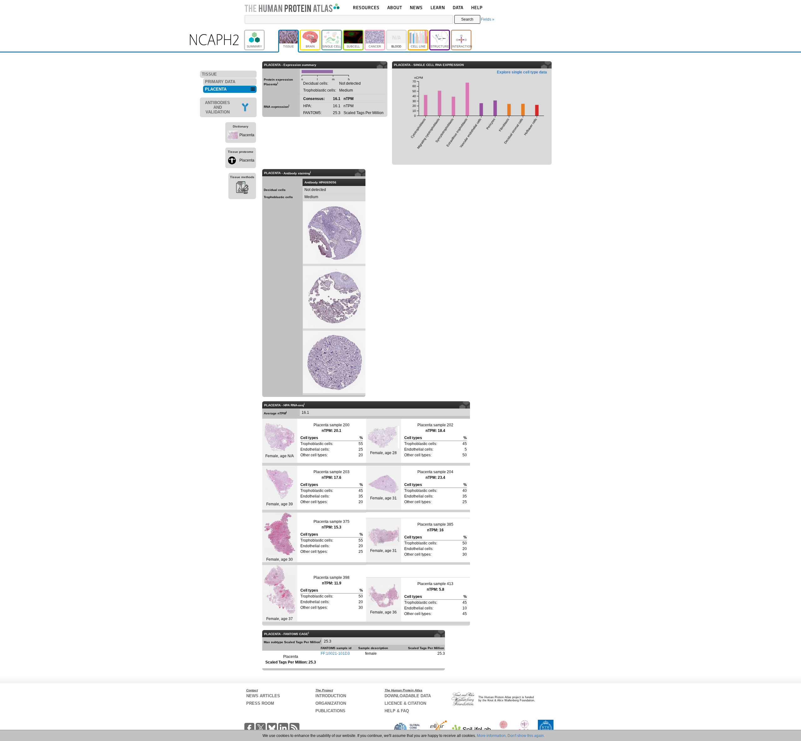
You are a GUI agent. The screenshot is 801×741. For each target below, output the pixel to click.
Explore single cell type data (522, 72)
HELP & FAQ (397, 710)
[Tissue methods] (242, 188)
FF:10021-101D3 (335, 653)
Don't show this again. (526, 735)
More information (491, 735)
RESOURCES (366, 7)
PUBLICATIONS (330, 710)
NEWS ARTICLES (263, 695)
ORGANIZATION (330, 703)
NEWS (416, 7)
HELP (476, 7)
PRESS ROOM (260, 703)
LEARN (438, 7)
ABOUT (394, 7)
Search (467, 19)
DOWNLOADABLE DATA (408, 695)
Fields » (487, 19)
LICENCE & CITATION (405, 703)
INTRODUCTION (330, 695)
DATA (458, 7)
